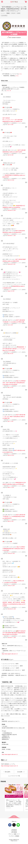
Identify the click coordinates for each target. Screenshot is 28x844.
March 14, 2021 (11, 487)
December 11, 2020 (12, 637)
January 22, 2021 (11, 553)
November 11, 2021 (12, 235)
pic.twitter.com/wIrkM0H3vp (13, 207)
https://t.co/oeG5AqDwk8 (10, 604)
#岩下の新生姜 (6, 118)
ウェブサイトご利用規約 (14, 836)
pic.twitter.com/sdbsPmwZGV (15, 152)
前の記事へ (8, 772)
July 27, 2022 (10, 124)
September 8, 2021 (12, 264)
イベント (13, 13)
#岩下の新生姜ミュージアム (16, 348)
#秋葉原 (10, 602)
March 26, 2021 (11, 455)
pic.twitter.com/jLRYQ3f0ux (11, 634)
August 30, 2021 (11, 291)
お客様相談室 (14, 830)
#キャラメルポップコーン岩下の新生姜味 (12, 119)
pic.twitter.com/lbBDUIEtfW (12, 261)
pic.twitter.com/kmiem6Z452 (10, 384)
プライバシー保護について (14, 834)
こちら (20, 74)
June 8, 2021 (10, 325)
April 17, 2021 (10, 421)
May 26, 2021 (10, 353)
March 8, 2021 (11, 521)
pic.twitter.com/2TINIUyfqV (17, 484)
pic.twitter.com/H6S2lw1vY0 (15, 121)
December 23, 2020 (12, 609)
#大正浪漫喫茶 (14, 175)
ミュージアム (4, 15)
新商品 (8, 13)
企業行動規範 (14, 832)
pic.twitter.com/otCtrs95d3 (10, 582)
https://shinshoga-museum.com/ (8, 766)
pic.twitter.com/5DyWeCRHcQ (14, 232)
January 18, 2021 (11, 585)
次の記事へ (20, 772)
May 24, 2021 (10, 387)
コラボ (18, 13)
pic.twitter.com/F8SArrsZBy (17, 322)
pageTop (14, 816)
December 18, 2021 (12, 210)
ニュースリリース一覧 (14, 776)
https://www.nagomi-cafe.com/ (9, 653)
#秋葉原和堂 (5, 121)
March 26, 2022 (11, 180)
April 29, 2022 (10, 155)
